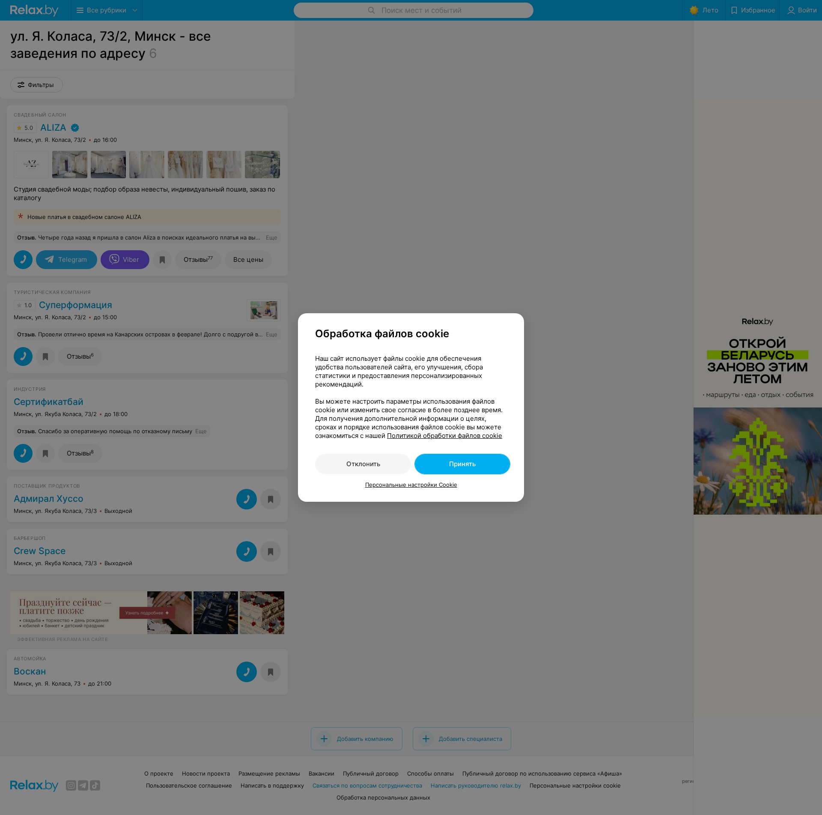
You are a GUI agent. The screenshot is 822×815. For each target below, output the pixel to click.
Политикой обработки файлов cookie (444, 435)
